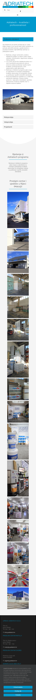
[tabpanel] (18, 79)
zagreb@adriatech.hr (10, 661)
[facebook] (20, 11)
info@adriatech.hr (9, 632)
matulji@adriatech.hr (10, 647)
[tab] (18, 39)
